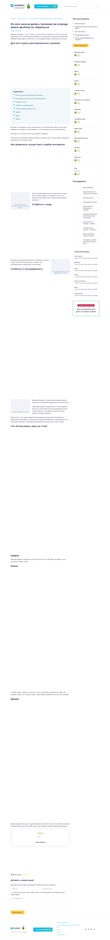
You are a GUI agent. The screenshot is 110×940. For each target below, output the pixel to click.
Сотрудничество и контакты (62, 922)
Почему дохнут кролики (82, 35)
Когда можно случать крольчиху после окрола (86, 27)
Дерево (18, 119)
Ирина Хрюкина (40, 842)
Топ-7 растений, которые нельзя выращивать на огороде (60, 272)
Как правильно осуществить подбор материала (31, 98)
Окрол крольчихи (80, 23)
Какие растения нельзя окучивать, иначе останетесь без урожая (20, 206)
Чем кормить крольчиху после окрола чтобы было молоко (90, 215)
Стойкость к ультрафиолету (24, 105)
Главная (14, 18)
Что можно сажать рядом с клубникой (88, 258)
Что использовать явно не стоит (26, 108)
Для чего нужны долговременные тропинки (29, 95)
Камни (18, 115)
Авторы (58, 932)
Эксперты (59, 929)
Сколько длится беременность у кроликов (84, 38)
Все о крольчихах (80, 31)
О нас (58, 927)
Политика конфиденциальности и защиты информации (68, 925)
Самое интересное (22, 18)
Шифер (18, 112)
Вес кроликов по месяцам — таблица (89, 222)
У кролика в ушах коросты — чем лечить (89, 228)
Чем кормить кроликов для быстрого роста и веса (89, 241)
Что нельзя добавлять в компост (20, 411)
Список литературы (61, 934)
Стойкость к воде (21, 102)
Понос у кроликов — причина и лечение (89, 234)
